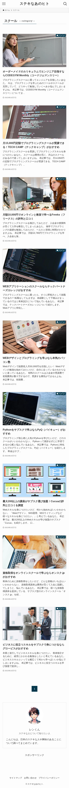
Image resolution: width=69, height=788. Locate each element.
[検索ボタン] (65, 4)
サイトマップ (15, 778)
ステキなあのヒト (34, 4)
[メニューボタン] (4, 4)
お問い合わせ (30, 778)
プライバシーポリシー (49, 778)
